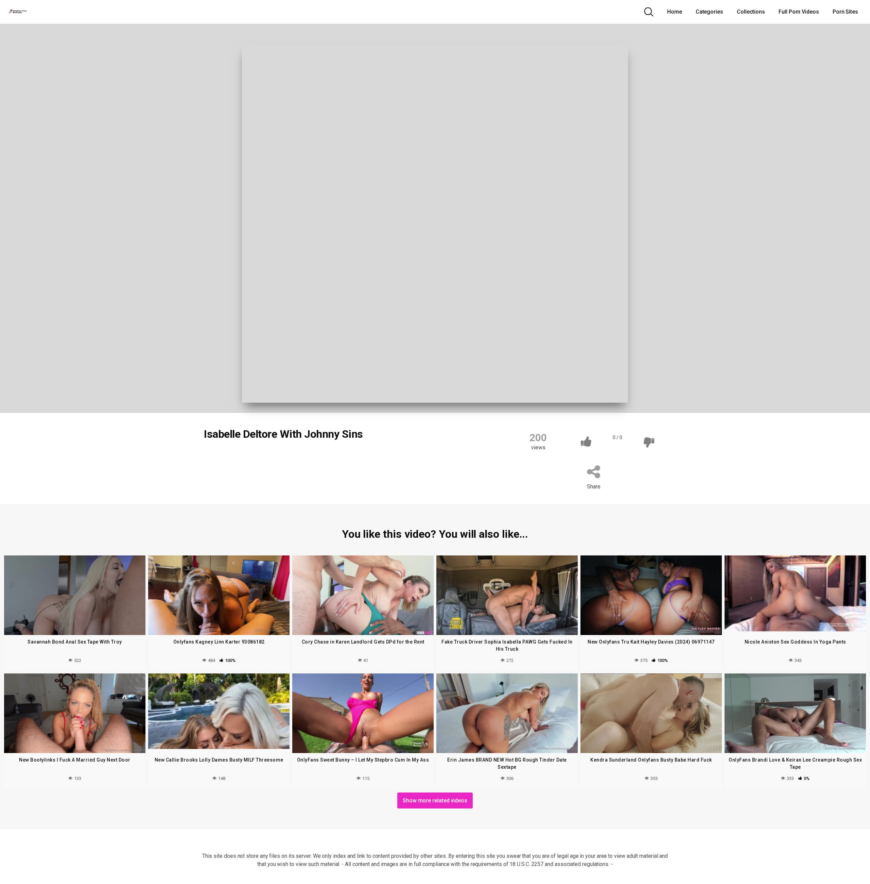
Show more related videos (435, 800)
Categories (709, 12)
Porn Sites (845, 12)
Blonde (220, 457)
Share (594, 486)
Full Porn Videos (799, 12)
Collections (751, 12)
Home (674, 12)
